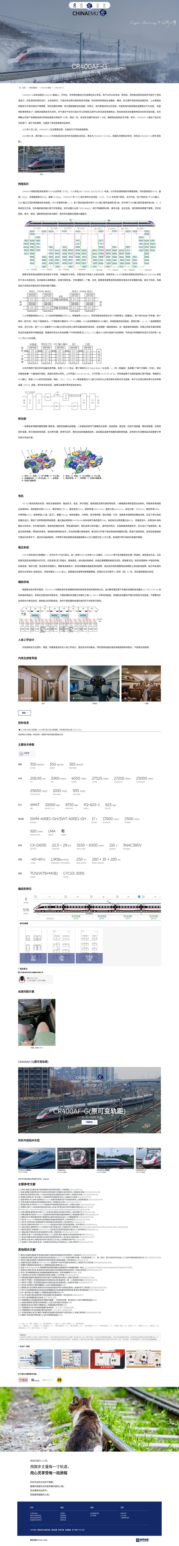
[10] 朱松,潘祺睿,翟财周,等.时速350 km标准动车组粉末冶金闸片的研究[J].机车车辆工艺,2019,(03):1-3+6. (56, 1212)
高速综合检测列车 (36, 1520)
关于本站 (153, 1339)
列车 (31, 1508)
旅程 (98, 7)
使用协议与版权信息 (43, 1530)
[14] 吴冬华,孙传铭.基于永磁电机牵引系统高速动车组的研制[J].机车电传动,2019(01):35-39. (51, 1222)
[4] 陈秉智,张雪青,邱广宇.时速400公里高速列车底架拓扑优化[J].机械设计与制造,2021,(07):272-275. (54, 1197)
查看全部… (46, 1179)
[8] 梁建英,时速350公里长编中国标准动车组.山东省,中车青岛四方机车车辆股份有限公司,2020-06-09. (55, 1207)
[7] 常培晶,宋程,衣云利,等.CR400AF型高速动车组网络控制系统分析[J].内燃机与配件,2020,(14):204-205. (56, 1205)
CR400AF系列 (45, 88)
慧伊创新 (33, 1540)
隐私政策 (54, 1530)
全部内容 (123, 1513)
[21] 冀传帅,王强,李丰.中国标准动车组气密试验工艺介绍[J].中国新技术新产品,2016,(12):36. (51, 1240)
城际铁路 (63, 1518)
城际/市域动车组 (35, 1515)
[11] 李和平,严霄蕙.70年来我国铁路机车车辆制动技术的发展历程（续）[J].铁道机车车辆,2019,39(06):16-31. (57, 1280)
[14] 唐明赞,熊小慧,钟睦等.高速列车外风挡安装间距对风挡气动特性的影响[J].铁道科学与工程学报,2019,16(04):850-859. (62, 1288)
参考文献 (61, 1530)
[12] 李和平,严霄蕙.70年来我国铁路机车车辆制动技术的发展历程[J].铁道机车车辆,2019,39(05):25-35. (55, 1283)
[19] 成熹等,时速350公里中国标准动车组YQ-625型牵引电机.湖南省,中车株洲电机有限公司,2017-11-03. (56, 1235)
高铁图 (62, 1513)
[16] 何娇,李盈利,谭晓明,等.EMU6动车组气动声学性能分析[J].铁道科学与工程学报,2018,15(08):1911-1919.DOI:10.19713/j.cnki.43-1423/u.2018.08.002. (73, 1227)
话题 (104, 7)
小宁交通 (123, 1515)
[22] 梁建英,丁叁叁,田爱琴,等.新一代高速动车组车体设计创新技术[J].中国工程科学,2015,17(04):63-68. (55, 1242)
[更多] (24, 715)
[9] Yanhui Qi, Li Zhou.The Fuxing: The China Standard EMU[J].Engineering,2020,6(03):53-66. (54, 1210)
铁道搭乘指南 (94, 1513)
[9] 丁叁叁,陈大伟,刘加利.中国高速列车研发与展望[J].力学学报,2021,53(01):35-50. (48, 1275)
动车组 (74, 7)
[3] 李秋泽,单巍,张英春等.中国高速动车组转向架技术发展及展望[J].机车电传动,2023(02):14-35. (53, 1260)
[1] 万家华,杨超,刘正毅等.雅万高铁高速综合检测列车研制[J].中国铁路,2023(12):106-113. (50, 1190)
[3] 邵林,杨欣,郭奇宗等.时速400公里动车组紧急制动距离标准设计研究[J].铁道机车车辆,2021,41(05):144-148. (58, 1195)
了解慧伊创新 (124, 1518)
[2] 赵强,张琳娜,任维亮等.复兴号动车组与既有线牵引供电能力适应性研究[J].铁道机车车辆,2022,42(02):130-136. (59, 1192)
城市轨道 (63, 1520)
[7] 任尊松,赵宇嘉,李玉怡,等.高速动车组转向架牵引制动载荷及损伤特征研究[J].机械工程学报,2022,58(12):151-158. (60, 1270)
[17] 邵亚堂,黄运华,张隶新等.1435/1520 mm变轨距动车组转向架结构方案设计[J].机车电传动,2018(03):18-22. (58, 1230)
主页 (23, 88)
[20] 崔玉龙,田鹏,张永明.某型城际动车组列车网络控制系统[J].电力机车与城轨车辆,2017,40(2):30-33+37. (56, 1237)
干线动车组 (33, 1513)
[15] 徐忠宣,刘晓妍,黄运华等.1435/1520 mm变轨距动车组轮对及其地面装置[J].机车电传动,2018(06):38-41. (57, 1225)
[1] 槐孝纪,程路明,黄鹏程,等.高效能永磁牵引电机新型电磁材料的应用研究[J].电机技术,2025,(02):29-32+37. (57, 1255)
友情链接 (68, 1530)
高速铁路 (63, 1515)
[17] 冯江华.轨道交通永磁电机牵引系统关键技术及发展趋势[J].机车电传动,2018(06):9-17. (50, 1295)
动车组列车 (33, 88)
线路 (81, 7)
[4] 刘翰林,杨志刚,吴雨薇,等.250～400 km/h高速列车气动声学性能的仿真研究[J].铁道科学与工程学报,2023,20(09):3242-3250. (65, 1263)
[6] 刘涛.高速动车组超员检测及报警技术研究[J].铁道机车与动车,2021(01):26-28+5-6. (49, 1202)
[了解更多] (89, 1124)
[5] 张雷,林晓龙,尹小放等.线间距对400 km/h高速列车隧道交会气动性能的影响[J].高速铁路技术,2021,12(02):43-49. (60, 1200)
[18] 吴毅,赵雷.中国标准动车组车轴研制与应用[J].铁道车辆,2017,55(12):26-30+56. (48, 1232)
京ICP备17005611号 (78, 1530)
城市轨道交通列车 (36, 1518)
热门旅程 (93, 1515)
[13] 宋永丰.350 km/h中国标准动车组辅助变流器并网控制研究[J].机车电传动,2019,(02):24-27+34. (54, 1220)
